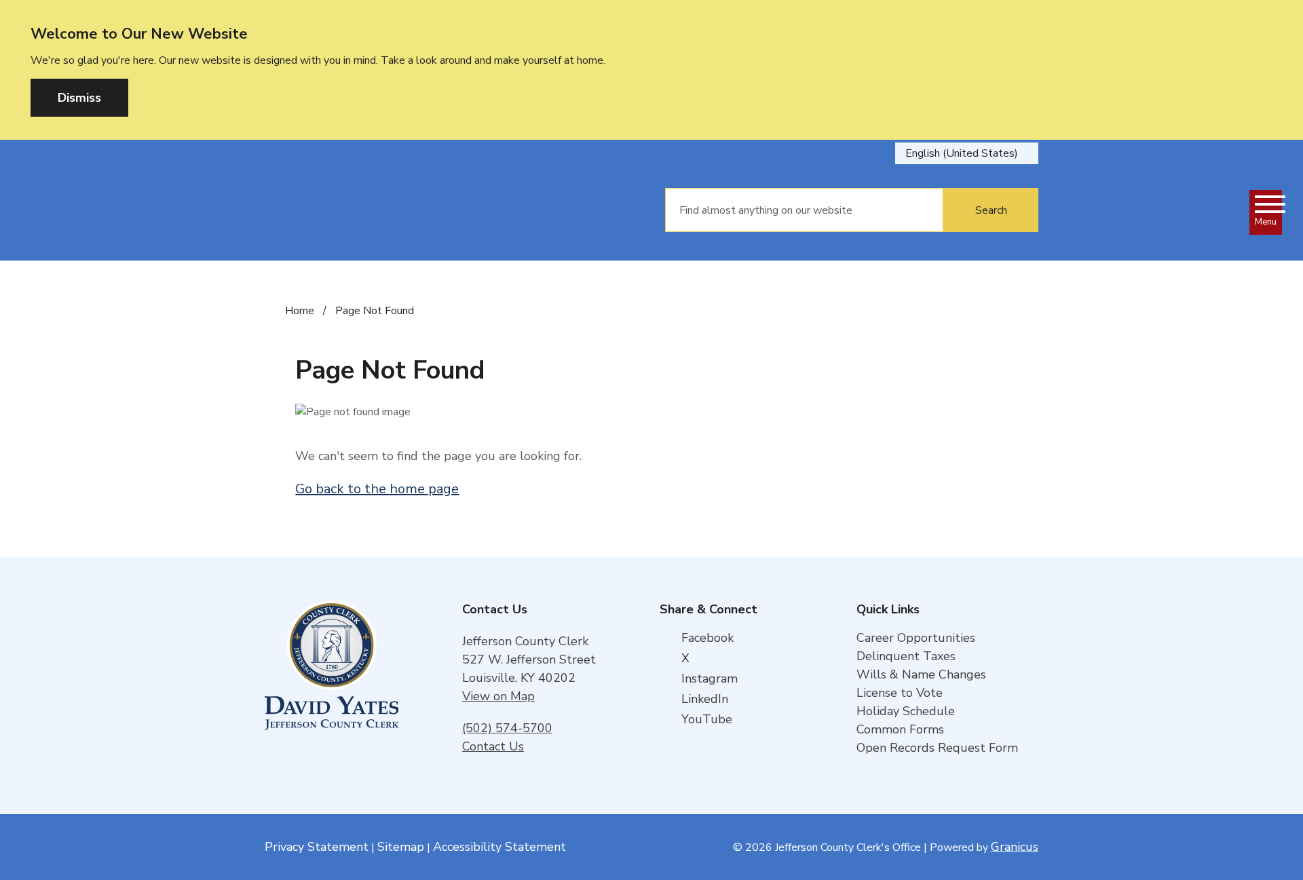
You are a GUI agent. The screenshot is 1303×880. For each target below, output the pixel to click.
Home (299, 310)
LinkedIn (704, 699)
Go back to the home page (377, 489)
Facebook (707, 638)
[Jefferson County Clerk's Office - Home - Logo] (410, 210)
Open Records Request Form (937, 748)
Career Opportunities (915, 638)
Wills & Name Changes (921, 674)
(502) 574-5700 (507, 728)
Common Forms (900, 729)
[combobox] (966, 153)
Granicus (1014, 847)
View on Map (498, 696)
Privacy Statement (317, 847)
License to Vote (899, 693)
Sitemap (400, 847)
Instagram (709, 678)
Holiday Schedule (905, 711)
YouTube (706, 719)
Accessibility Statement (499, 847)
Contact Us (493, 746)
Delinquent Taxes (906, 656)
